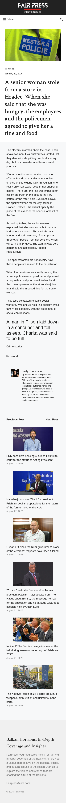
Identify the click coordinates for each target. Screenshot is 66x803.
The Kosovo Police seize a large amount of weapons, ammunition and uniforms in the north (32, 697)
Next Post (52, 419)
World (11, 68)
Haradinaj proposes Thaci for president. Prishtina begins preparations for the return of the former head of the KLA (32, 503)
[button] (61, 19)
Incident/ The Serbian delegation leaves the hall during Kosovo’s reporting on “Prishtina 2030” (32, 650)
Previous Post (15, 419)
